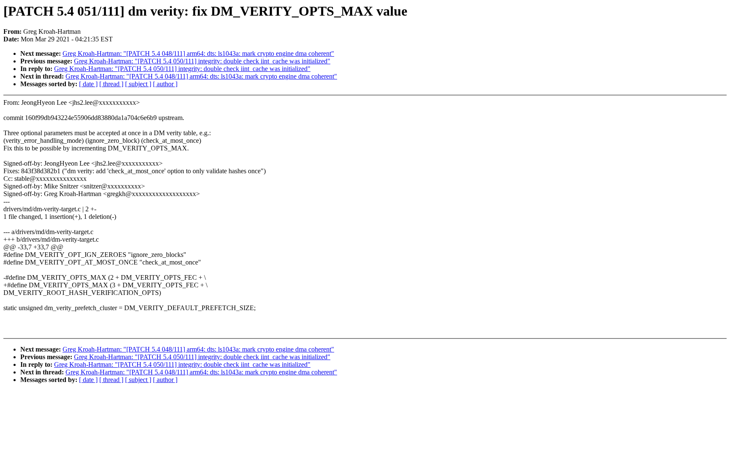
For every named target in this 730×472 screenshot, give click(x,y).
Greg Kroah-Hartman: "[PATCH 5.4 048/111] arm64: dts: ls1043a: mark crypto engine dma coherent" (198, 53)
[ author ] (165, 83)
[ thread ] (111, 83)
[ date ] (88, 83)
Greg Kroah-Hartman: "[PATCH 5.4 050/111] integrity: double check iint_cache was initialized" (202, 61)
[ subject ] (138, 83)
